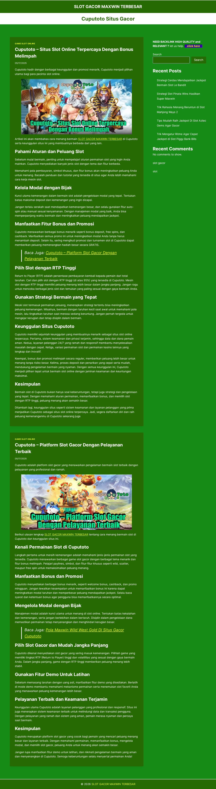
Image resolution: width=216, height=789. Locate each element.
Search (157, 54)
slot (155, 171)
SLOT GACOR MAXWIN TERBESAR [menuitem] (100, 139)
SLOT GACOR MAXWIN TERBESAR (113, 784)
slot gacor (159, 163)
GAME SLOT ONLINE (25, 43)
